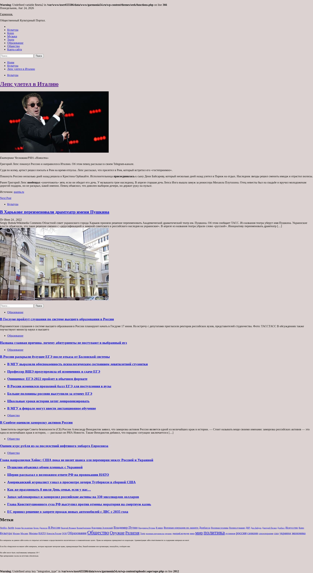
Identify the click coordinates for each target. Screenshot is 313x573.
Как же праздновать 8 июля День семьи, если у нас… (49, 489)
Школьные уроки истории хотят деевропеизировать (48, 401)
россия (241, 533)
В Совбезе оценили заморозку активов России (36, 422)
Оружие (117, 532)
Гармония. (6, 14)
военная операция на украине (159, 534)
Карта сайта (14, 49)
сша (276, 533)
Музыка (12, 36)
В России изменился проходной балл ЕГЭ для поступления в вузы (59, 386)
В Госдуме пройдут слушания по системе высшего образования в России (57, 319)
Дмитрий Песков (269, 528)
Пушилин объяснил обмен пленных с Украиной (45, 467)
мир (199, 532)
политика (214, 532)
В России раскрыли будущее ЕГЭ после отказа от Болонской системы (55, 357)
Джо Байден (256, 528)
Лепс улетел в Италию (29, 84)
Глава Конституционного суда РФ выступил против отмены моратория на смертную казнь (79, 504)
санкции (252, 533)
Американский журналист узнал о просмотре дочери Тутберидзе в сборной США (71, 482)
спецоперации (266, 533)
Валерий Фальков (68, 528)
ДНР (248, 528)
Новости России (54, 533)
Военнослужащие (237, 528)
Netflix (3, 527)
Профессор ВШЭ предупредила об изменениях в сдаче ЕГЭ (53, 371)
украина (285, 533)
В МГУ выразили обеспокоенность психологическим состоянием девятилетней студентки (77, 364)
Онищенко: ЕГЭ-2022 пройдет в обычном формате (47, 379)
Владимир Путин (126, 527)
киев (192, 533)
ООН (64, 533)
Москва (16, 533)
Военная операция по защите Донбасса (187, 527)
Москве (24, 533)
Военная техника (219, 527)
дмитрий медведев (180, 533)
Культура (12, 29)
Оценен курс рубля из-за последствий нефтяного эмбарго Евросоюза (54, 446)
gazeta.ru (19, 191)
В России (54, 527)
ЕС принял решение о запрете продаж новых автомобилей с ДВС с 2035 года (67, 512)
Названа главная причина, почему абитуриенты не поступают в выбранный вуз (63, 343)
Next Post (5, 198)
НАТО (42, 533)
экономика (299, 533)
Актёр (11, 527)
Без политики (27, 528)
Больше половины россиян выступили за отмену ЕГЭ (49, 394)
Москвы (33, 533)
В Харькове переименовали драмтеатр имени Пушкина (54, 212)
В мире (159, 527)
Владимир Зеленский (102, 527)
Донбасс (281, 528)
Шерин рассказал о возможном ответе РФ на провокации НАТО (58, 475)
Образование (15, 42)
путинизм (230, 533)
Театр (10, 39)
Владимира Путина (146, 528)
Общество (13, 46)
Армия (18, 528)
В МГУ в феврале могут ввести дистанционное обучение (51, 408)
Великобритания (84, 528)
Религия (132, 533)
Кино (10, 33)
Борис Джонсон (40, 528)
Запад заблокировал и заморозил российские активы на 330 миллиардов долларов (73, 497)
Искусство (291, 527)
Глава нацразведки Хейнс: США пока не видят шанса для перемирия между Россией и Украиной (76, 460)
